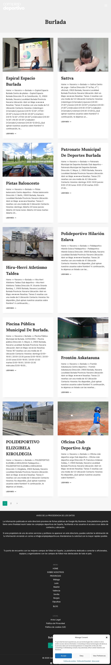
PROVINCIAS (55, 576)
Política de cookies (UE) (55, 627)
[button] (107, 637)
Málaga (56, 580)
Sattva (67, 78)
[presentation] (28, 55)
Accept (63, 656)
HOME (55, 568)
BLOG (55, 606)
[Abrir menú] (105, 5)
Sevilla (56, 594)
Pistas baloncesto (22, 183)
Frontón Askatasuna (80, 357)
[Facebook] (51, 663)
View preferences (99, 656)
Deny (81, 656)
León (56, 583)
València (56, 591)
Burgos (56, 598)
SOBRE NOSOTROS (55, 572)
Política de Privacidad (84, 661)
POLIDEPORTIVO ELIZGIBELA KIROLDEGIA (22, 447)
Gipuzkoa (56, 602)
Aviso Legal (95, 661)
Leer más (11, 133)
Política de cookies (70, 661)
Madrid (56, 587)
